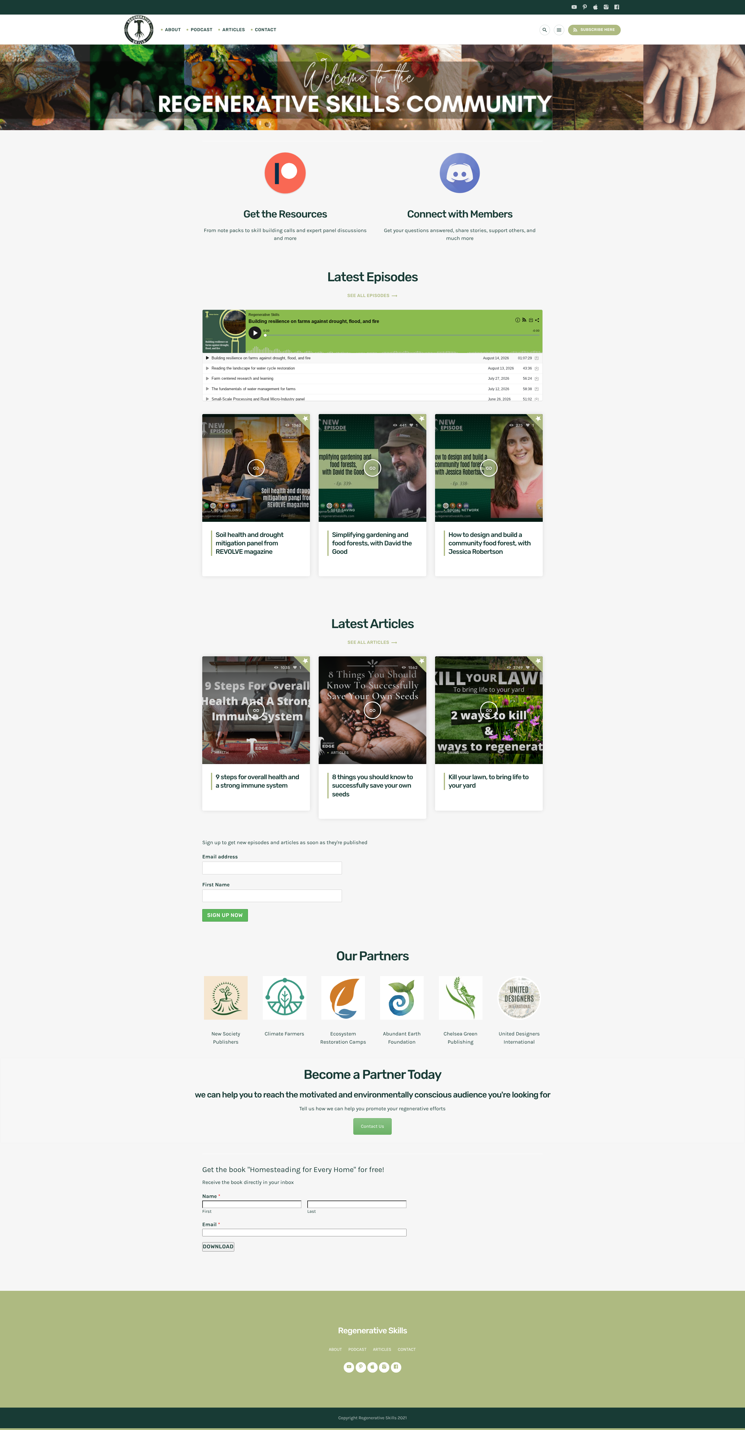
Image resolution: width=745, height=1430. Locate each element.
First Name (216, 884)
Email (211, 1224)
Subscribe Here (593, 30)
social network (463, 510)
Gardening (458, 753)
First (207, 1211)
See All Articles (372, 642)
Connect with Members (459, 214)
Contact (265, 29)
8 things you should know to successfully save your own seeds (372, 785)
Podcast (201, 29)
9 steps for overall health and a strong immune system (257, 781)
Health (221, 753)
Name (211, 1196)
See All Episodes (372, 295)
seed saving (343, 510)
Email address (220, 856)
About (173, 29)
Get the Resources (285, 214)
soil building (227, 510)
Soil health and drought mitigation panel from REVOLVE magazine (249, 543)
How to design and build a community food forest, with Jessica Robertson (489, 543)
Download (218, 1246)
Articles (233, 29)
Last (311, 1211)
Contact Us (372, 1126)
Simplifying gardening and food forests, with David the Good (372, 543)
